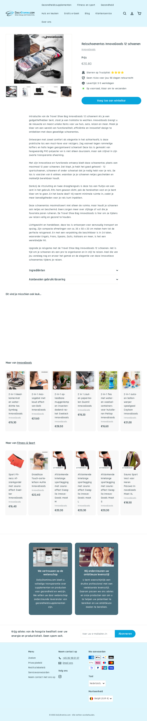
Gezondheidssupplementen (56, 5)
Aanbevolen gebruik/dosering (47, 279)
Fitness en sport (86, 5)
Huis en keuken (50, 13)
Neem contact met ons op (41, 677)
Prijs (84, 57)
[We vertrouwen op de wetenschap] (50, 557)
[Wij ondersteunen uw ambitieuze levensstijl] (96, 557)
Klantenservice (103, 13)
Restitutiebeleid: (37, 667)
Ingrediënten (37, 270)
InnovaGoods (89, 49)
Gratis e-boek (71, 13)
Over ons (46, 22)
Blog (87, 13)
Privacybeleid (35, 662)
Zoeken (32, 658)
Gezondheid (107, 5)
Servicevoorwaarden (38, 672)
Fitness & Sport (26, 443)
